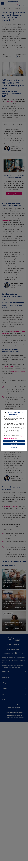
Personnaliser (14, 447)
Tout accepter (14, 441)
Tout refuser (14, 444)
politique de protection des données (14, 437)
